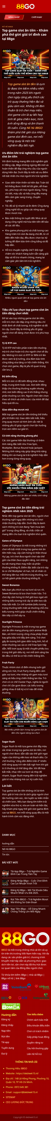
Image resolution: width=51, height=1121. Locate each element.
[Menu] (4, 6)
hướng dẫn (8, 843)
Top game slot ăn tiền (22, 84)
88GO (13, 812)
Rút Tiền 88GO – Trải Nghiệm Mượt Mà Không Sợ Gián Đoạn (29, 901)
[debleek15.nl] (25, 6)
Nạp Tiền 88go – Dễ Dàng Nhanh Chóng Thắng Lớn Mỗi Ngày (28, 910)
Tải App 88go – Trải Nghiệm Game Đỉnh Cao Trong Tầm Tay (29, 872)
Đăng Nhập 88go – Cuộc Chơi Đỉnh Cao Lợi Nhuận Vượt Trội (29, 882)
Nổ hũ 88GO (34, 128)
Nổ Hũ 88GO (7, 27)
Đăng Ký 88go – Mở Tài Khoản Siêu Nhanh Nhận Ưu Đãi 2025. (29, 891)
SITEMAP (10, 1097)
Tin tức (5, 854)
